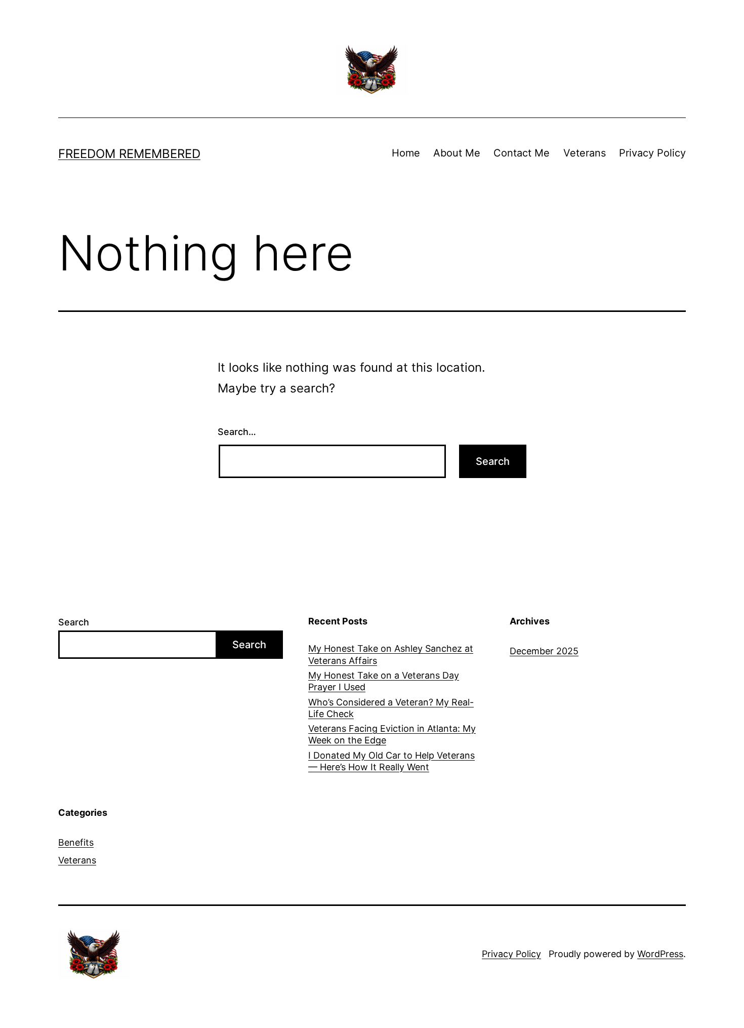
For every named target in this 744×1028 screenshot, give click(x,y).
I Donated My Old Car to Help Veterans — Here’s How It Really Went (391, 761)
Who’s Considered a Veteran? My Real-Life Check (391, 708)
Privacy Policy (652, 153)
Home (406, 153)
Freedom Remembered (129, 153)
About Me (456, 153)
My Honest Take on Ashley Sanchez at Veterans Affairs (390, 654)
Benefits (76, 842)
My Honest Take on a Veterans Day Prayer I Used (383, 681)
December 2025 (544, 651)
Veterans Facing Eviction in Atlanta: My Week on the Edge (392, 734)
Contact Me (521, 153)
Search (73, 622)
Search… (237, 431)
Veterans (584, 153)
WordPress (660, 953)
